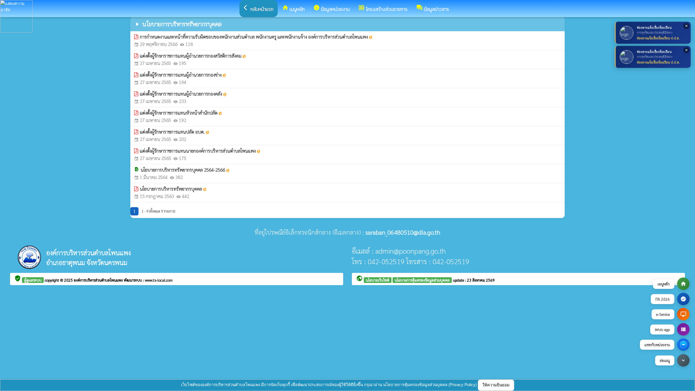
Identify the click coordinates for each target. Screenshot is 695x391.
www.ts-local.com (159, 280)
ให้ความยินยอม (496, 385)
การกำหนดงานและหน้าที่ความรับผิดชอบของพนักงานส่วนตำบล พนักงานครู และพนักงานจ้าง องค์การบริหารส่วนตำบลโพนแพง (256, 37)
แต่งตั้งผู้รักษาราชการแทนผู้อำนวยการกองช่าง (183, 75)
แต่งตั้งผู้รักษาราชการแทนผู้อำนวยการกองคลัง (183, 94)
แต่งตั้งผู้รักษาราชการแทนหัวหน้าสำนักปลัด (181, 113)
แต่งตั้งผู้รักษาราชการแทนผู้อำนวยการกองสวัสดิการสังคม (193, 56)
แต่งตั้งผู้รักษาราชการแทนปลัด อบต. (175, 132)
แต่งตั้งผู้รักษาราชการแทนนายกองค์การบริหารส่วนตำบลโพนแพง (200, 151)
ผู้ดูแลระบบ (33, 280)
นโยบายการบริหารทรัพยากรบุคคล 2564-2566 (185, 170)
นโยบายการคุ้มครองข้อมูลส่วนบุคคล (422, 280)
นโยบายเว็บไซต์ (377, 280)
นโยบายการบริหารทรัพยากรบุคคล (173, 189)
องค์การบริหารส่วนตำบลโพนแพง (99, 280)
